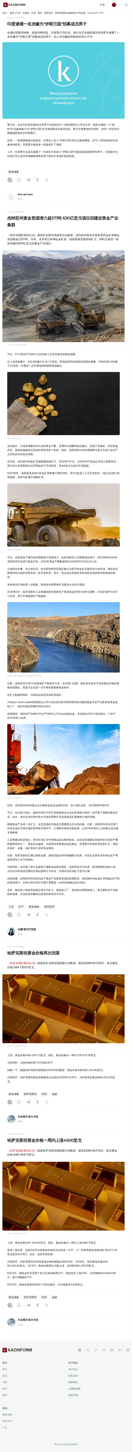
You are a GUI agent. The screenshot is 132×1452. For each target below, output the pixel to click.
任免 (33, 12)
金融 (54, 1094)
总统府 (26, 12)
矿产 (21, 906)
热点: (4, 12)
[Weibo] (103, 1350)
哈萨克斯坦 (30, 1094)
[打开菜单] (126, 4)
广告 (4, 1427)
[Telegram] (28, 180)
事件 (40, 12)
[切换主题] (116, 4)
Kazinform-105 (95, 12)
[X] (46, 180)
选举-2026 (15, 12)
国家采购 (73, 1395)
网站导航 (7, 1414)
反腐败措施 (74, 1388)
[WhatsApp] (19, 180)
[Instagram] (9, 180)
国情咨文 (48, 12)
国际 (4, 1395)
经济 (44, 1094)
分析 (4, 1382)
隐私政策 (73, 1375)
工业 (11, 906)
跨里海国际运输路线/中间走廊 (70, 12)
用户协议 (73, 1369)
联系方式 (7, 1421)
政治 (4, 1375)
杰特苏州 (49, 906)
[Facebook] (37, 180)
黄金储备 (14, 171)
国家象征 (73, 1382)
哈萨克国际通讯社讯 (22, 963)
